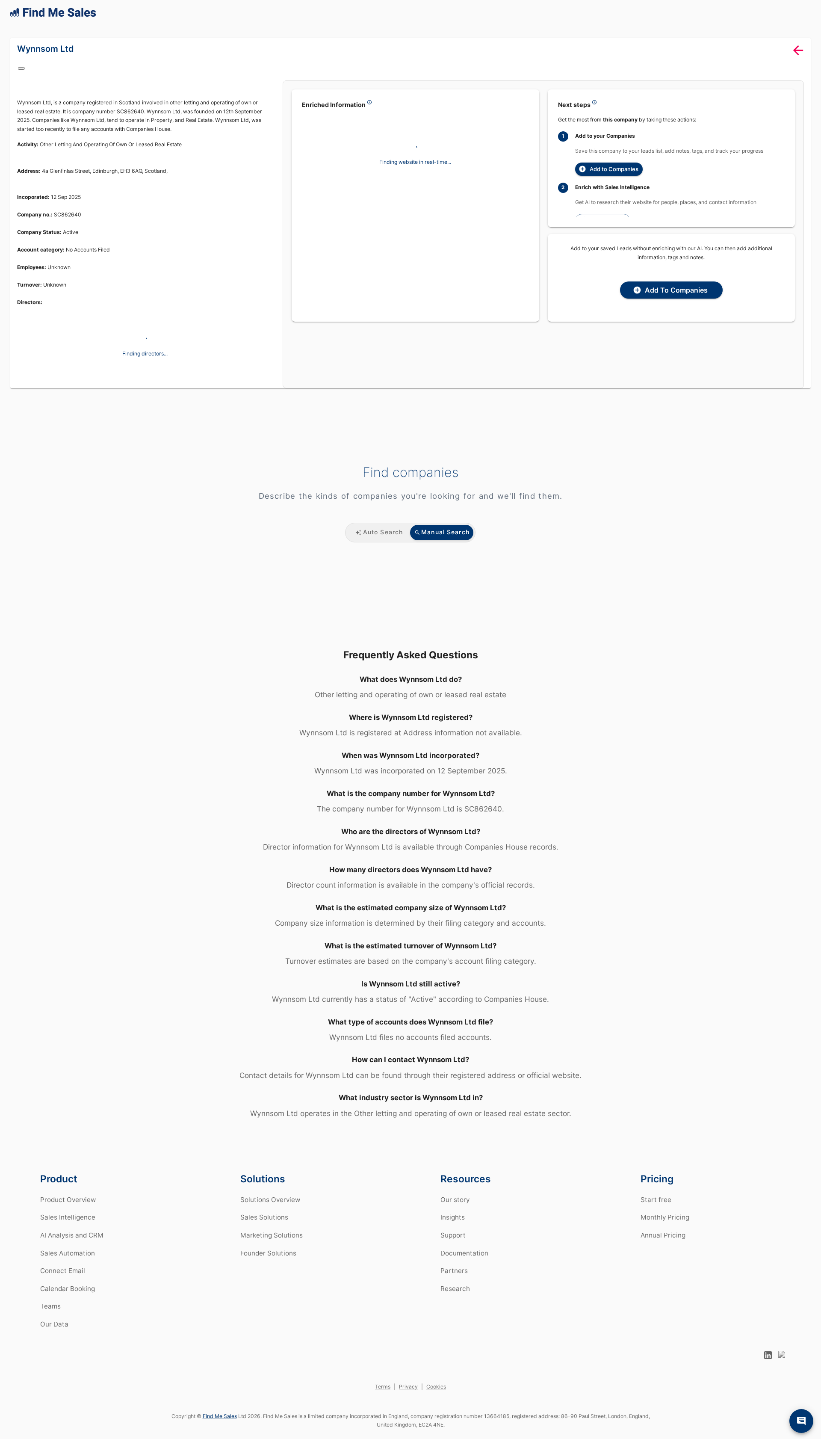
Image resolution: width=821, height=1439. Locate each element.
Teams (50, 1316)
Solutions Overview (270, 1210)
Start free (656, 1210)
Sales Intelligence (67, 1227)
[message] (801, 1421)
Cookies (436, 1397)
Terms (382, 1397)
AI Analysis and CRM (71, 1245)
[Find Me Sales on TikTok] (782, 1365)
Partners (454, 1281)
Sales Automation (67, 1263)
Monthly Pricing (665, 1227)
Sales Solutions (264, 1227)
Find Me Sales (219, 1426)
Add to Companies (612, 174)
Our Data (54, 1334)
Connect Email (62, 1281)
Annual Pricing (663, 1245)
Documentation (464, 1263)
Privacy (408, 1397)
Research (455, 1299)
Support (453, 1245)
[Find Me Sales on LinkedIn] (768, 1365)
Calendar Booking (67, 1299)
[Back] (798, 60)
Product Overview (68, 1210)
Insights (452, 1227)
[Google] (26, 73)
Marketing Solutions (271, 1245)
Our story (455, 1210)
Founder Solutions (268, 1263)
